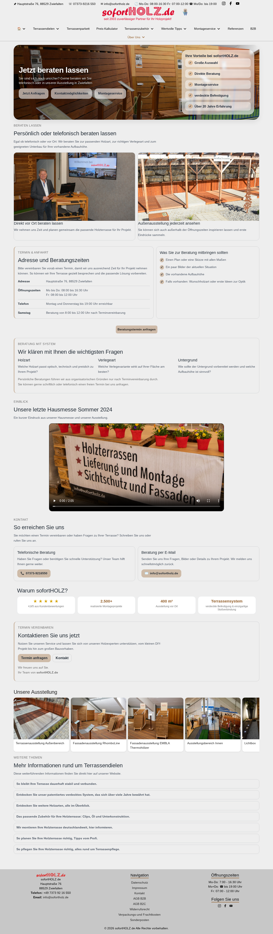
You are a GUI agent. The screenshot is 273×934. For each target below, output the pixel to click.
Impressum (139, 888)
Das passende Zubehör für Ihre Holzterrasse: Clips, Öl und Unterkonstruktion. (73, 816)
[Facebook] (230, 4)
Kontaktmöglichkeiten (71, 93)
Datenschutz (139, 882)
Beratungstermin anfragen (137, 329)
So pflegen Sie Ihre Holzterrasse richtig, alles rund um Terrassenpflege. (68, 849)
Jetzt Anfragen (33, 93)
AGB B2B (139, 898)
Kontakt (62, 658)
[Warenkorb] (186, 14)
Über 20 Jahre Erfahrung (213, 106)
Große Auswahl (206, 63)
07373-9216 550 (84, 4)
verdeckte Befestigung (211, 95)
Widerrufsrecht (140, 909)
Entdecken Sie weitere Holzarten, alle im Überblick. (53, 805)
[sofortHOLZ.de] (138, 13)
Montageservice (110, 93)
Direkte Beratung (207, 73)
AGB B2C (139, 904)
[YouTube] (238, 4)
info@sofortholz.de (116, 4)
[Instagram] (224, 4)
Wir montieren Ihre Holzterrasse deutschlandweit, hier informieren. (64, 827)
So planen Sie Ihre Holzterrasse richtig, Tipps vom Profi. (57, 838)
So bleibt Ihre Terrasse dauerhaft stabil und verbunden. (56, 783)
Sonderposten (139, 920)
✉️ (161, 573)
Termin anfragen (34, 658)
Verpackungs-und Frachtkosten (139, 914)
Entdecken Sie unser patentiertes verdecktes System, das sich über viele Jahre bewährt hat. (83, 794)
